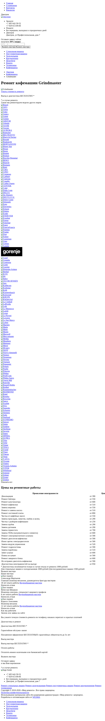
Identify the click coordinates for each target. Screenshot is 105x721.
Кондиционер (12, 708)
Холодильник (12, 706)
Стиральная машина (15, 701)
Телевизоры (11, 715)
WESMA (36, 697)
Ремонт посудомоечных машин (59, 686)
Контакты (10, 8)
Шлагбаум (10, 711)
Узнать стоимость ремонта (12, 91)
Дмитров (10, 72)
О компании (11, 5)
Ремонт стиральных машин (13, 686)
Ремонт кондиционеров (84, 686)
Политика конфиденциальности (15, 692)
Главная (9, 3)
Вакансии (10, 10)
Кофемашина (12, 74)
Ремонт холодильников (35, 686)
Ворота (9, 713)
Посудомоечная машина (16, 704)
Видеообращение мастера (31, 583)
